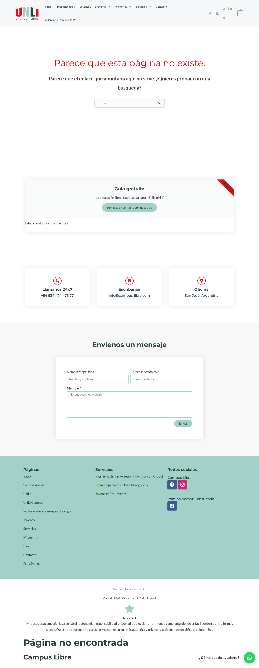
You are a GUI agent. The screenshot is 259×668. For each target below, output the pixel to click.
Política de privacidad (135, 589)
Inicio (27, 476)
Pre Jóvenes (31, 564)
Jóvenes (29, 520)
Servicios (29, 529)
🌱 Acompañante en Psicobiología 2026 (122, 485)
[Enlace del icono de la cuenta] (217, 13)
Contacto (29, 555)
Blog (26, 546)
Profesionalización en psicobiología (47, 511)
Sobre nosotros (33, 485)
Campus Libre (47, 657)
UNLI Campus (33, 502)
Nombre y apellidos (80, 372)
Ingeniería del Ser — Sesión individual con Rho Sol (129, 476)
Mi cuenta (30, 537)
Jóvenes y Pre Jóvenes (110, 494)
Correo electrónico (143, 372)
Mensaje (73, 388)
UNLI (27, 494)
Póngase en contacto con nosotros (129, 207)
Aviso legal (118, 589)
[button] (108, 6)
